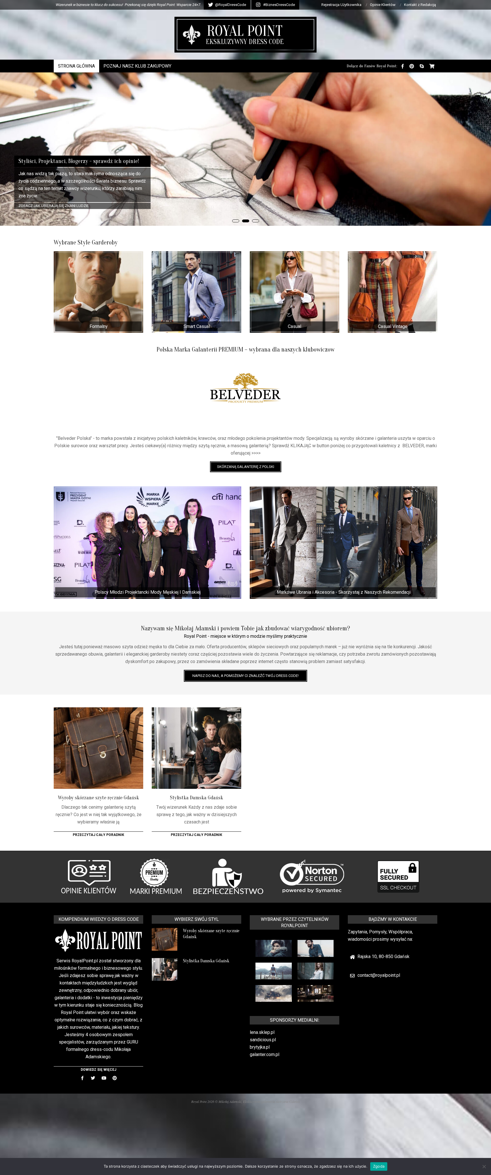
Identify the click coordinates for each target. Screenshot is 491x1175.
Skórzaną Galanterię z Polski (245, 467)
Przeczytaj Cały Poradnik (98, 835)
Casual (294, 326)
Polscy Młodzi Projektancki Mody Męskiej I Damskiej (148, 592)
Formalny (99, 326)
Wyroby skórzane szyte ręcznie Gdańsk (98, 798)
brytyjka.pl (260, 1047)
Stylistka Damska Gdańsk (196, 798)
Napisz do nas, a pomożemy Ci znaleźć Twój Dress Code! (245, 676)
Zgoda (378, 1166)
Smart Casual (197, 326)
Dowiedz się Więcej (98, 1070)
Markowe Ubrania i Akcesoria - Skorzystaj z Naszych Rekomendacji (344, 592)
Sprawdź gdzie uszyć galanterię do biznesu (60, 206)
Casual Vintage (392, 326)
